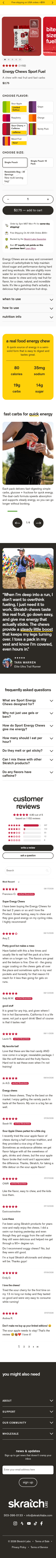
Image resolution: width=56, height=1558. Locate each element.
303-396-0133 (13, 1515)
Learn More (31, 248)
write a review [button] (28, 848)
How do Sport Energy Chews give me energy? (23, 727)
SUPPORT (8, 1412)
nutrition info (11, 317)
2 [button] (24, 1347)
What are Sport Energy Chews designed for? (19, 702)
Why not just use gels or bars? (20, 714)
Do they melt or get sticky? (22, 750)
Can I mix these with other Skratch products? (22, 761)
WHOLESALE (10, 1434)
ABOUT (7, 1401)
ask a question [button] (28, 855)
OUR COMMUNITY (14, 1423)
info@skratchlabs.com (39, 1515)
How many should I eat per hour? (22, 740)
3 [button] (29, 1347)
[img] (9, 889)
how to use (10, 308)
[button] (5, 59)
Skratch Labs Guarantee (35, 239)
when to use (11, 299)
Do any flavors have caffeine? (16, 774)
